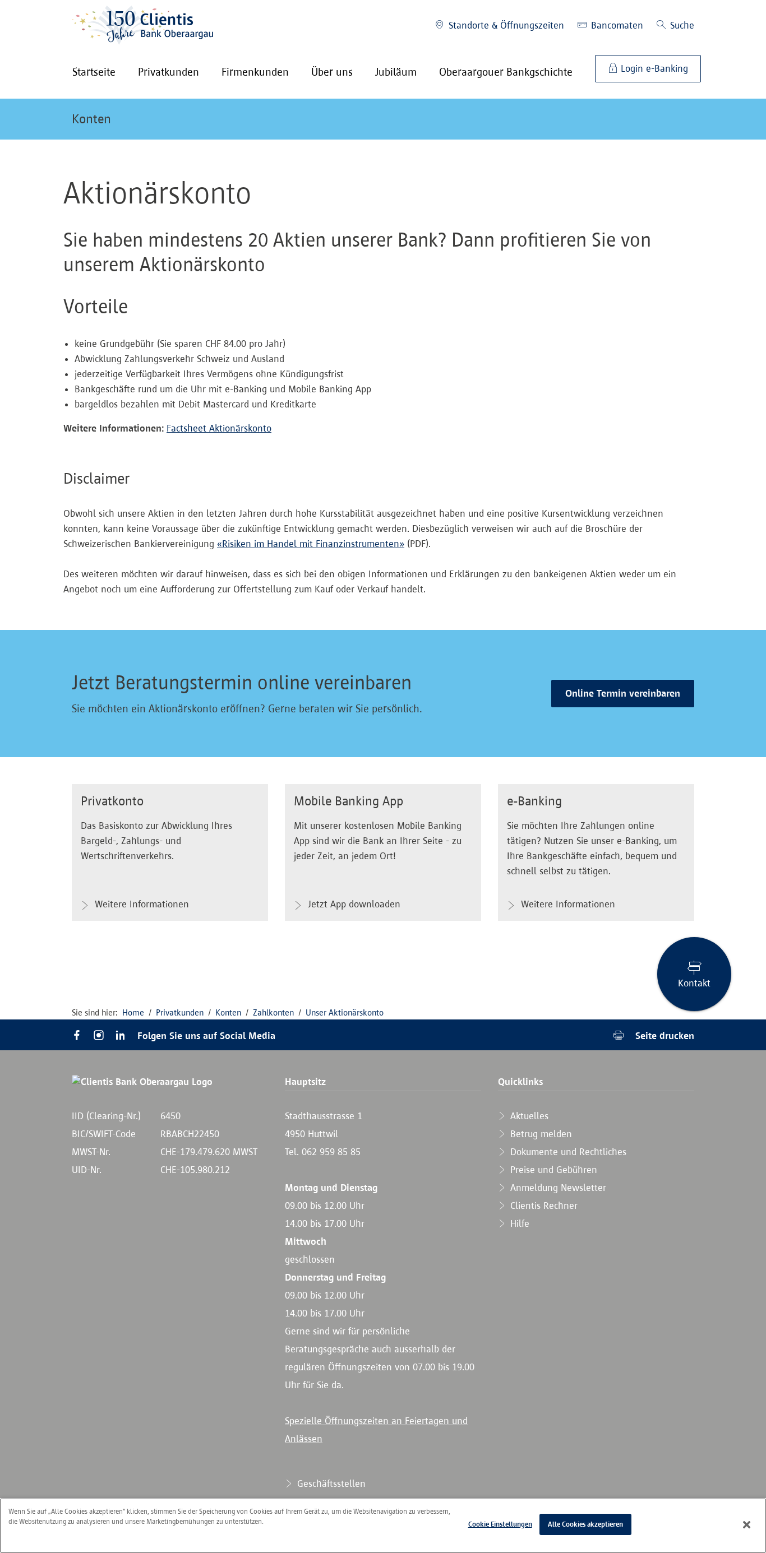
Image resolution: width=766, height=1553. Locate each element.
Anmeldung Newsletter (556, 1187)
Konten (91, 119)
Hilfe (518, 1223)
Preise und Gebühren (552, 1169)
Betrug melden (539, 1133)
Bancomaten (615, 25)
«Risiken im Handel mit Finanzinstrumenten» (310, 543)
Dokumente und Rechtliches (566, 1151)
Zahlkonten (273, 1012)
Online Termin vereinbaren (622, 693)
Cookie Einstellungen (500, 1524)
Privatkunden (180, 1012)
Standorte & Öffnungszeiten (505, 25)
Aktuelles (527, 1115)
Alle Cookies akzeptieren (585, 1524)
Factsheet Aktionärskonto (219, 428)
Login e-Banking (653, 68)
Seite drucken (663, 1035)
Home (133, 1012)
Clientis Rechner (542, 1205)
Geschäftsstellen (330, 1483)
